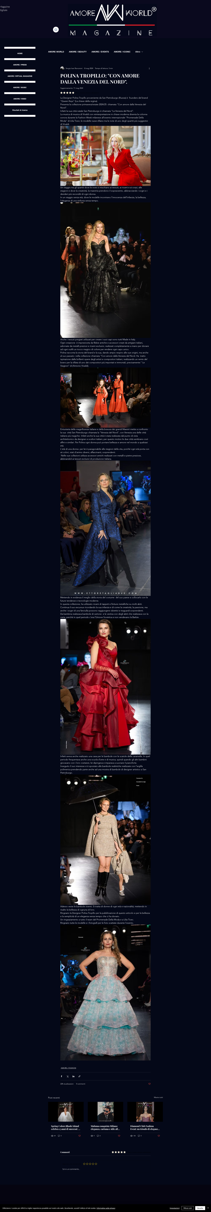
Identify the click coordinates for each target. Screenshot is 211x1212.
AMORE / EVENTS (100, 52)
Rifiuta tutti (188, 1208)
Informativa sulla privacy (106, 1208)
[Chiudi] (208, 1208)
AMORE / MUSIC (19, 87)
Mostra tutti (158, 1097)
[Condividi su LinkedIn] (73, 1076)
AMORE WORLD (56, 52)
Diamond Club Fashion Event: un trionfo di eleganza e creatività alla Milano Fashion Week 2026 (144, 1128)
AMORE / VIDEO (19, 99)
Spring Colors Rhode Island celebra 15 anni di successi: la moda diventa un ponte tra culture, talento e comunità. (65, 1128)
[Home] (56, 29)
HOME (19, 53)
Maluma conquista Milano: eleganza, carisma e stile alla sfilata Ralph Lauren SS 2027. (105, 1128)
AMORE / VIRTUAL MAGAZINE (20, 76)
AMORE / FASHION (68, 1068)
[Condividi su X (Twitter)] (67, 1076)
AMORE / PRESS (20, 65)
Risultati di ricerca (19, 110)
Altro (137, 52)
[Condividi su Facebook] (61, 1076)
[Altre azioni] (149, 68)
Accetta (200, 1208)
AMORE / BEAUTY (78, 52)
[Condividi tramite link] (79, 1076)
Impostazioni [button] (174, 1208)
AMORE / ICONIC (122, 52)
